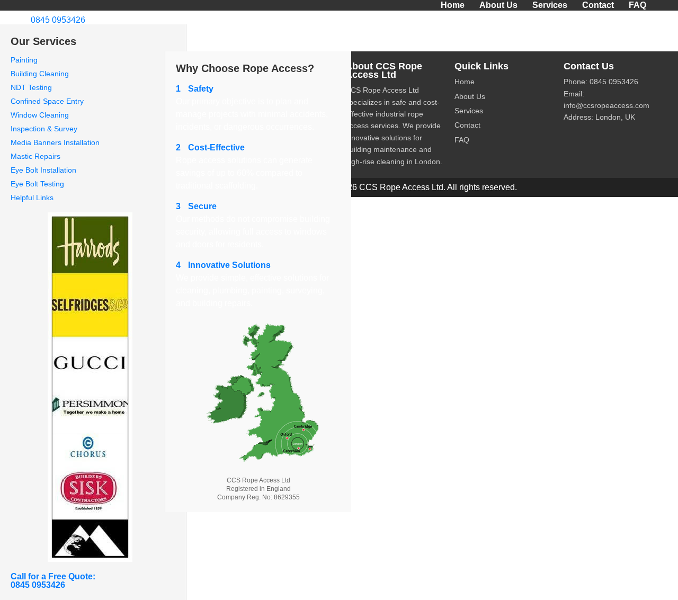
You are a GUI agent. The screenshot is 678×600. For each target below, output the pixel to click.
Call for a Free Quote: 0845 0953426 (53, 580)
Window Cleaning (40, 115)
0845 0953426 (58, 19)
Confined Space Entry (47, 101)
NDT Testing (31, 87)
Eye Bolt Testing (37, 184)
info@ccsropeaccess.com (606, 105)
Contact (598, 5)
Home (453, 5)
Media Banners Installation (55, 142)
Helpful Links (32, 197)
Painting (24, 60)
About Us (498, 5)
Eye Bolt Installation (43, 170)
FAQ (637, 5)
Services (549, 5)
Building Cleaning (40, 73)
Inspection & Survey (44, 128)
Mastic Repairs (35, 156)
